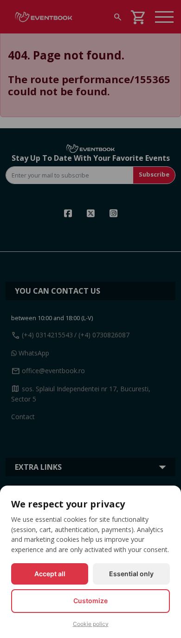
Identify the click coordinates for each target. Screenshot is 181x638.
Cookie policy (91, 623)
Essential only (131, 574)
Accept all (49, 574)
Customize (90, 601)
